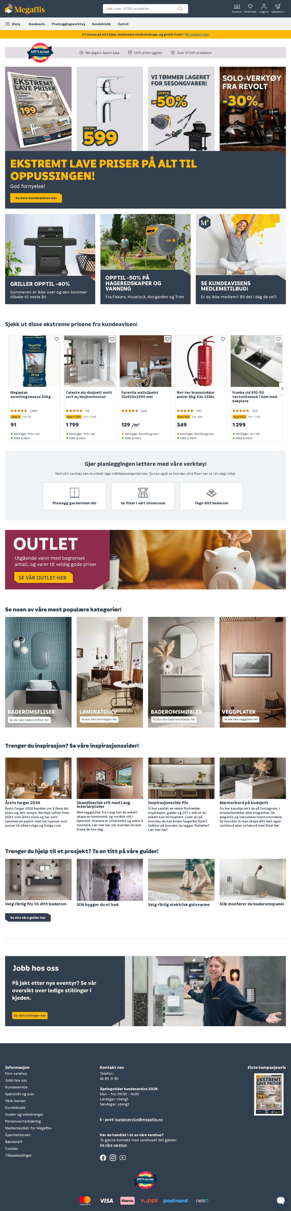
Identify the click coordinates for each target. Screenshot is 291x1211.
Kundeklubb (101, 24)
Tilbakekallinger (18, 1155)
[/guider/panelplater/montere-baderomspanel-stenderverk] (253, 879)
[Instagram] (113, 1158)
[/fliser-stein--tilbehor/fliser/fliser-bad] (38, 672)
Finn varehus (16, 1073)
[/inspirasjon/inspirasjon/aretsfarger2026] (38, 778)
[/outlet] (145, 559)
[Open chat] (281, 1201)
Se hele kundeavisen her (36, 198)
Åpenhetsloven (18, 1135)
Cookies (11, 1148)
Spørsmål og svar (19, 1094)
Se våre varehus (113, 1145)
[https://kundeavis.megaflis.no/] (38, 110)
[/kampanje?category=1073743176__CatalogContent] (181, 110)
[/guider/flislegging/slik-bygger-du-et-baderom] (110, 879)
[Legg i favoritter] (56, 339)
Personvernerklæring (23, 1121)
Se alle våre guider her (28, 917)
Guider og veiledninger (24, 1114)
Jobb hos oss (16, 1080)
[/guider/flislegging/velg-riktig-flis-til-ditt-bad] (38, 879)
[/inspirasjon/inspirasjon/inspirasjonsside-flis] (181, 778)
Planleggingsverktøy (68, 24)
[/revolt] (253, 110)
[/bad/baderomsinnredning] (181, 672)
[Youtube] (123, 1158)
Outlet (123, 24)
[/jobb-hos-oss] (145, 990)
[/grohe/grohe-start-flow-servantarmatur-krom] (110, 110)
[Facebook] (103, 1158)
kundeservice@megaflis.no (139, 1119)
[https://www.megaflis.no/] (25, 8)
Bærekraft (13, 1141)
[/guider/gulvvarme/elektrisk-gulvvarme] (181, 879)
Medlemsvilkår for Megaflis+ (28, 1128)
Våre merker (15, 1100)
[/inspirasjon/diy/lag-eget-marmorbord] (253, 778)
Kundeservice (16, 1087)
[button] (180, 8)
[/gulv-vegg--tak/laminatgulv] (110, 672)
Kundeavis (37, 24)
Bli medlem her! (197, 34)
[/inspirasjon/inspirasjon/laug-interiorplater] (110, 778)
